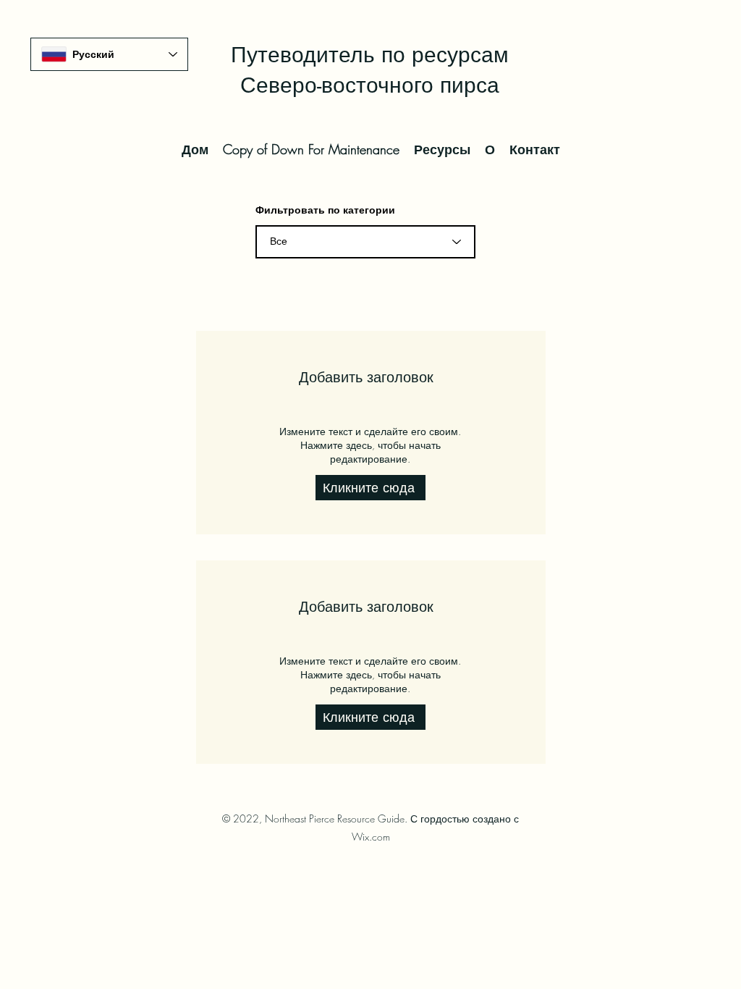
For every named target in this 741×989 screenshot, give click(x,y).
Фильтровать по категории (325, 210)
